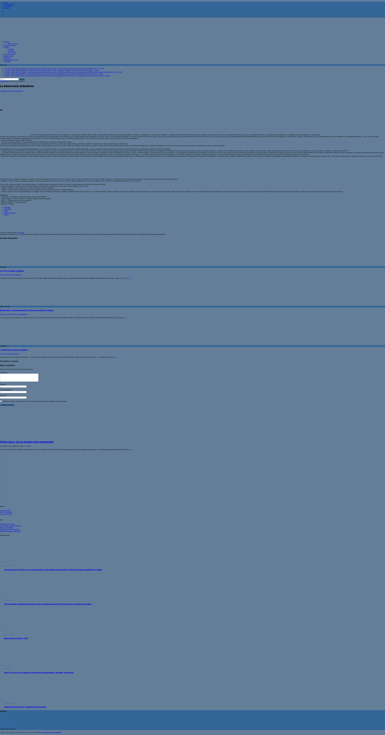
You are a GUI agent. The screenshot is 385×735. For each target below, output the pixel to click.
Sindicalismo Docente (11, 60)
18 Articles (20, 232)
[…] (129, 278)
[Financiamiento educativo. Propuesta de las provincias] (20, 699)
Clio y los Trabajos (6, 512)
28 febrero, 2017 (5, 314)
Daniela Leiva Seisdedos (19, 314)
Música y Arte (8, 56)
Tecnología (7, 61)
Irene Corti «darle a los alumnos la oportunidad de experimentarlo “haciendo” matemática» (39, 673)
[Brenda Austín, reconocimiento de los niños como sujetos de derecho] (16, 305)
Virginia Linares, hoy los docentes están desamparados (27, 441)
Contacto (7, 8)
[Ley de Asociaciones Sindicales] (8, 483)
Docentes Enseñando (6, 527)
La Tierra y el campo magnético (12, 271)
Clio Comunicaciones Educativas (10, 526)
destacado (7, 207)
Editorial (6, 42)
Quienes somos (9, 4)
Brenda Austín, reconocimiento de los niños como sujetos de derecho (27, 310)
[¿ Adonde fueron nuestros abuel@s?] (16, 344)
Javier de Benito (17, 91)
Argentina (11, 51)
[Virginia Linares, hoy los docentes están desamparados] (16, 437)
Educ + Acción (13, 43)
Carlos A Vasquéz (14, 275)
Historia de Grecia (10, 213)
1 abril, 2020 (4, 354)
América (10, 49)
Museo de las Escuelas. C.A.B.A (16, 638)
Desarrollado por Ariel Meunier (51, 732)
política (6, 214)
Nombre (3, 384)
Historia (6, 47)
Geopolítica (7, 209)
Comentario (3, 372)
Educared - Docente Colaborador (10, 531)
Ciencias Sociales (5, 510)
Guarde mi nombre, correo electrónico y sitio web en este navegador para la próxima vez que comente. (34, 401)
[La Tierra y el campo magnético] (16, 265)
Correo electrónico (6, 390)
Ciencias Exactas (9, 54)
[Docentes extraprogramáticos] (8, 489)
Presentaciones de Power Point (9, 529)
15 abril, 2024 (4, 275)
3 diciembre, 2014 (5, 91)
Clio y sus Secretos (6, 514)
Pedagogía (7, 58)
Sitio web (3, 395)
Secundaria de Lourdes (7, 524)
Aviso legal (7, 6)
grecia (6, 211)
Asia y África (12, 52)
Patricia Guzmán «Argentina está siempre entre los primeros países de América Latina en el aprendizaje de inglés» (48, 604)
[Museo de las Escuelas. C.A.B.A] (20, 631)
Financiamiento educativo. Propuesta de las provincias (25, 707)
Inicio (6, 2)
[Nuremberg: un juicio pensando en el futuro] (8, 464)
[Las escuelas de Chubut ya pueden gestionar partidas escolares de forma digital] (8, 477)
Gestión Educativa (10, 45)
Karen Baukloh (13, 354)
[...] (131, 449)
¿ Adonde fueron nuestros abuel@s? (14, 350)
